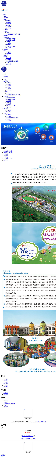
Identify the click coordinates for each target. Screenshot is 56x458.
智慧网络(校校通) (8, 152)
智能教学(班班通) (8, 151)
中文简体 (6, 76)
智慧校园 (6, 155)
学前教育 (6, 157)
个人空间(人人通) (8, 158)
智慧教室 (6, 154)
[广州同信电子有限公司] (16, 6)
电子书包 (6, 160)
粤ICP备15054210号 (41, 421)
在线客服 (3, 455)
